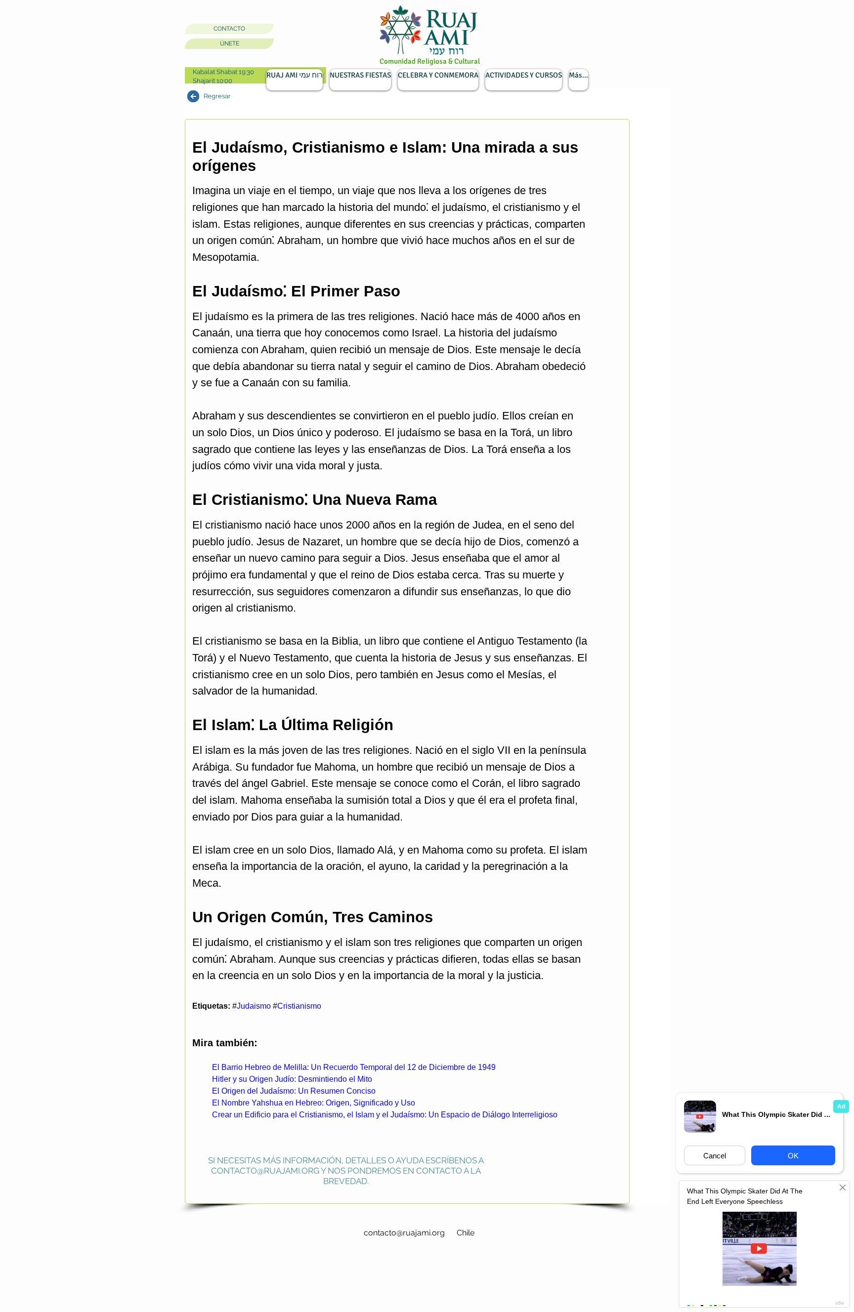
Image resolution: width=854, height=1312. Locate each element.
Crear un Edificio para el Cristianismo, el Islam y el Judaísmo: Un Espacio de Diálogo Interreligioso (384, 1114)
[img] (193, 96)
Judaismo (254, 1006)
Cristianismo (299, 1006)
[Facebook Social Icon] (222, 1211)
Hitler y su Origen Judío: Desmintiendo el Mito (292, 1079)
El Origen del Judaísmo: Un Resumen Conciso (294, 1091)
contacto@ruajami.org (265, 1171)
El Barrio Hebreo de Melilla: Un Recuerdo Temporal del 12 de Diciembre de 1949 (354, 1067)
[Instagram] (194, 1211)
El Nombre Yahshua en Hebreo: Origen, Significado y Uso (313, 1103)
